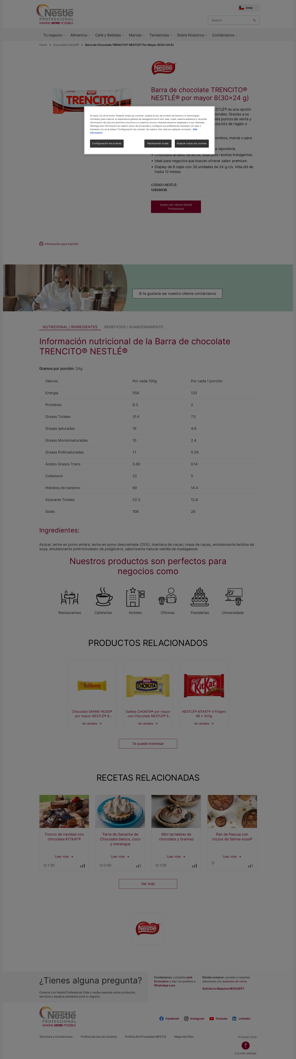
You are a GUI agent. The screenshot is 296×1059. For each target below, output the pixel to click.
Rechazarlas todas (158, 143)
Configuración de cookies (107, 143)
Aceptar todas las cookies (192, 143)
